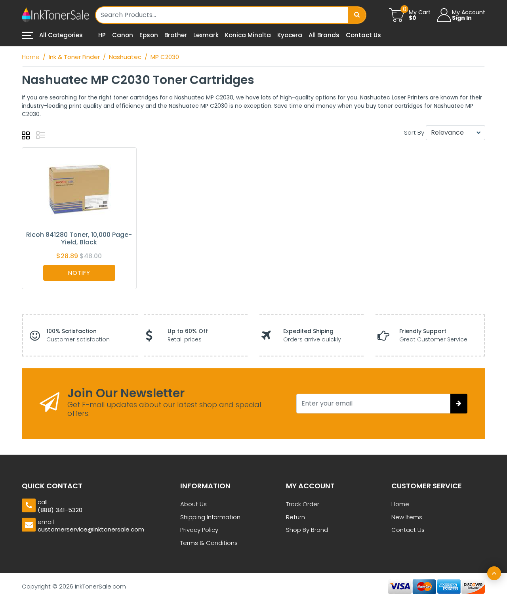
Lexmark (206, 35)
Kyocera (289, 35)
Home (400, 504)
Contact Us (363, 35)
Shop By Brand (307, 530)
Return (295, 517)
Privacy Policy (199, 530)
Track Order (302, 504)
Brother (175, 35)
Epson (148, 35)
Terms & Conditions (209, 543)
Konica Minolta (248, 35)
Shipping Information (210, 517)
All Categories (60, 35)
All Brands (324, 35)
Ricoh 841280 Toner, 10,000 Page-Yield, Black (79, 238)
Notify (79, 273)
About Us (193, 504)
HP (102, 35)
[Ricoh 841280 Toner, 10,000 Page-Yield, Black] (79, 189)
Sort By (414, 132)
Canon (122, 35)
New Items (406, 517)
